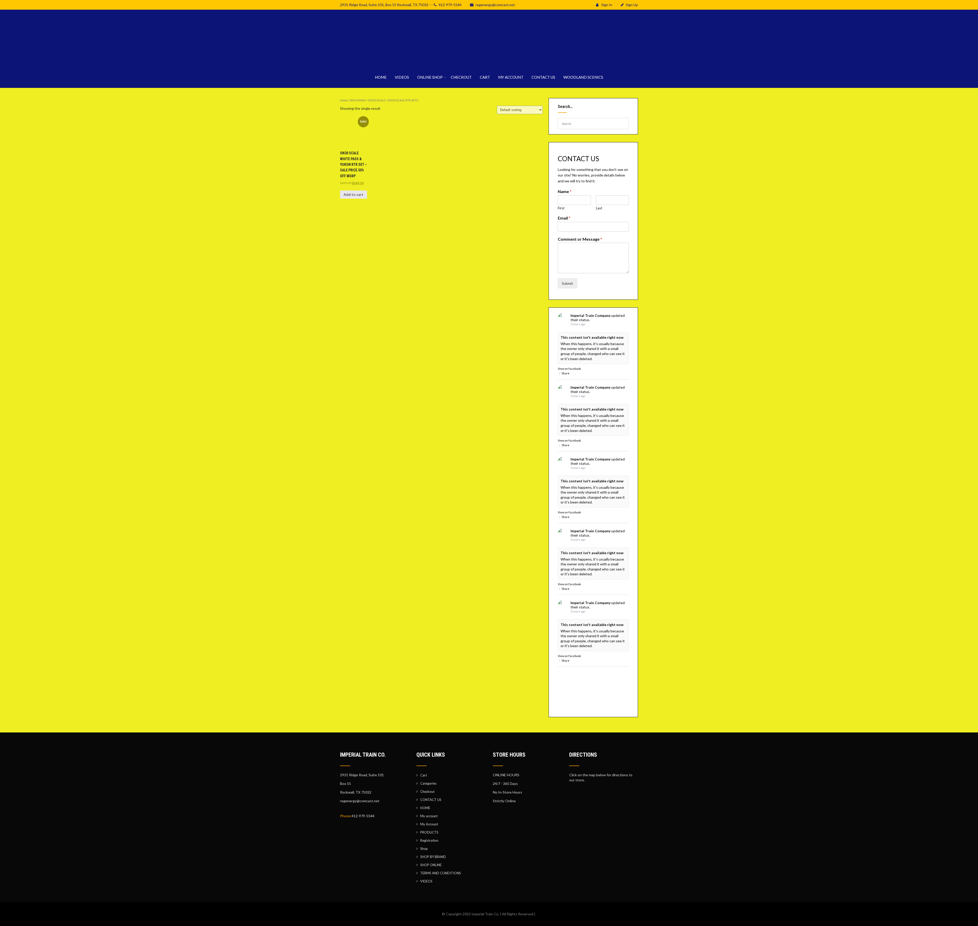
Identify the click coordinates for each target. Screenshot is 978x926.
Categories (428, 783)
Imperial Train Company (590, 315)
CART (485, 77)
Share (565, 373)
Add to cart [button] (353, 194)
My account (429, 816)
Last (599, 208)
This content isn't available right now (592, 337)
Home (344, 100)
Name (565, 191)
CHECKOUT (461, 77)
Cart (423, 775)
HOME (381, 77)
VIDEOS (402, 77)
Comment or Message (580, 239)
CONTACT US (543, 77)
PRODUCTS (429, 832)
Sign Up (632, 5)
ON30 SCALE (376, 100)
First (561, 208)
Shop (424, 849)
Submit (567, 283)
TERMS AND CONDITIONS (440, 873)
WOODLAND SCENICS (583, 77)
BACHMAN (358, 100)
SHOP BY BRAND (433, 857)
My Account (429, 824)
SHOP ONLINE (431, 865)
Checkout (427, 791)
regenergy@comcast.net (495, 5)
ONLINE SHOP (430, 77)
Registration (429, 840)
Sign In (606, 5)
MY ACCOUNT (510, 77)
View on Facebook (569, 368)
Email (564, 217)
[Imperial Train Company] (489, 63)
